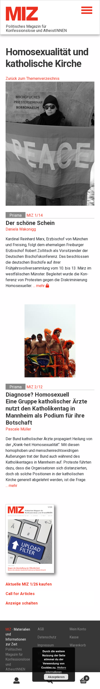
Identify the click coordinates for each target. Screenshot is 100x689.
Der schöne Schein (30, 223)
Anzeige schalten (22, 603)
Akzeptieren (56, 677)
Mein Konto (78, 629)
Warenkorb (78, 645)
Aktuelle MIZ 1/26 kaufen (29, 584)
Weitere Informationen (56, 669)
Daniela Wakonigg (21, 229)
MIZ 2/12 (34, 387)
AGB (41, 629)
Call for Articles (20, 593)
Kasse (74, 637)
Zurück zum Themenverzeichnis (32, 78)
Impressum (46, 645)
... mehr (39, 285)
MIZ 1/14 (34, 215)
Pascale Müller (18, 429)
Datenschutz (47, 637)
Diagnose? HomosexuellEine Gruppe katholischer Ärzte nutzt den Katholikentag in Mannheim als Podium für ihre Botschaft (46, 408)
